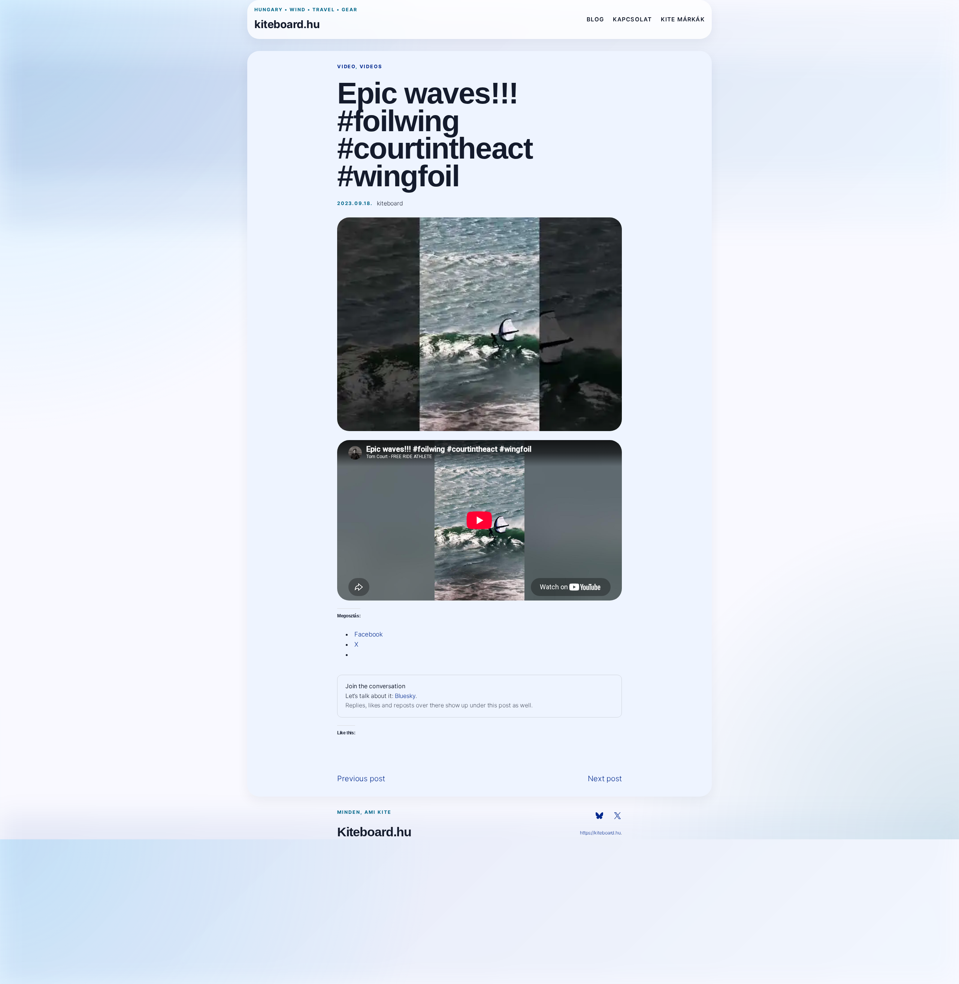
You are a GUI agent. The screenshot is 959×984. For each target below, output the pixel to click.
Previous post (361, 778)
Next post (605, 778)
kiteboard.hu (287, 24)
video (346, 66)
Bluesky (405, 695)
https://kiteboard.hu (600, 833)
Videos (371, 66)
